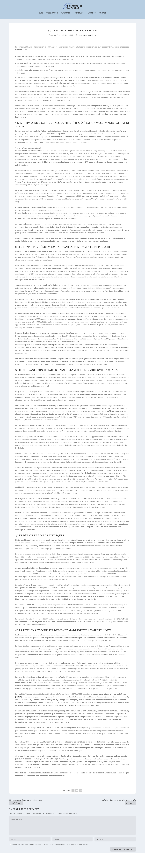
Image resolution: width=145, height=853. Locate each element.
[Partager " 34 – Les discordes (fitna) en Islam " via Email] (81, 791)
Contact (102, 13)
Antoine (60, 35)
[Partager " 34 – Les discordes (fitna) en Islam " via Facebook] (73, 791)
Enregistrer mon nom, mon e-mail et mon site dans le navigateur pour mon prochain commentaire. (50, 844)
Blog (41, 13)
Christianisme (81, 35)
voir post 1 (76, 504)
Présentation (52, 13)
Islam (89, 35)
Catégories (65, 13)
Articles (79, 13)
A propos (92, 13)
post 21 (18, 697)
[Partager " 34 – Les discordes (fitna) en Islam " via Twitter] (77, 791)
